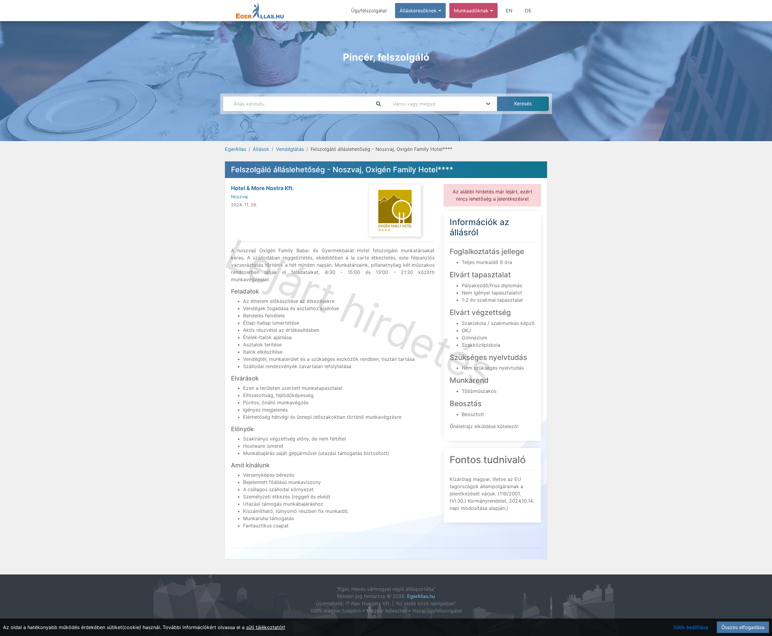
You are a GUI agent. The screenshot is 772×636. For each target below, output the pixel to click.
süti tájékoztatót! (265, 627)
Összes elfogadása (742, 627)
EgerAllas (235, 149)
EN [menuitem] (509, 11)
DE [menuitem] (528, 11)
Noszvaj (239, 196)
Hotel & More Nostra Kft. (262, 188)
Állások (261, 149)
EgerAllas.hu (421, 596)
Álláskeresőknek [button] (419, 11)
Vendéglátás (290, 149)
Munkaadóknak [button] (472, 11)
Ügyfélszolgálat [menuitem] (369, 11)
